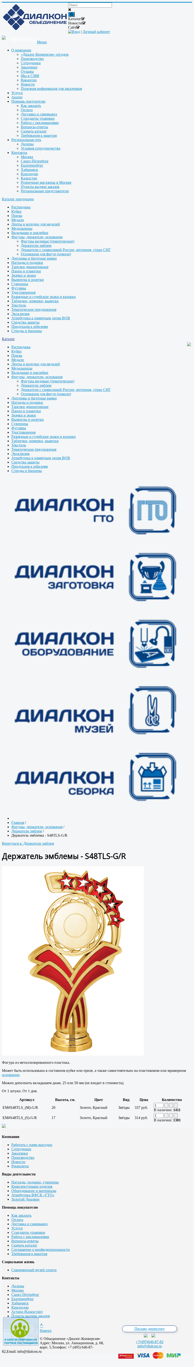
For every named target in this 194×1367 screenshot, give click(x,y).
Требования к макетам (29, 1254)
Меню (42, 42)
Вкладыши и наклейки (29, 233)
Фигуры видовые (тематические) (47, 241)
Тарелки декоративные (29, 267)
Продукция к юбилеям (29, 327)
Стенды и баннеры (26, 331)
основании (10, 1075)
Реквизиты (20, 1166)
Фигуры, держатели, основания (36, 237)
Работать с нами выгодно (31, 1145)
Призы (16, 216)
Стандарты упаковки (28, 1232)
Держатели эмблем (36, 245)
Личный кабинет (96, 32)
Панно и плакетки (26, 271)
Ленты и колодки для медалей (35, 224)
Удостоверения (23, 292)
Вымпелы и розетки (27, 280)
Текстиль (18, 305)
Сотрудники (21, 1149)
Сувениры (19, 284)
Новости (18, 1162)
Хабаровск (20, 1303)
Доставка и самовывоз (29, 1224)
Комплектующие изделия (31, 1186)
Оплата (17, 1220)
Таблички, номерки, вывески (35, 301)
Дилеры (17, 1286)
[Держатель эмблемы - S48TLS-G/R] (73, 1054)
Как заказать (21, 1215)
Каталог (8, 339)
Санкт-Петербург (25, 1295)
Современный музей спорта (34, 1270)
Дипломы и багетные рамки (34, 258)
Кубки (16, 211)
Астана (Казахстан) (27, 1312)
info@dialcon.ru (149, 1346)
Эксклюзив (20, 314)
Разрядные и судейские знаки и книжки (43, 297)
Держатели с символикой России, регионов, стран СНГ (66, 250)
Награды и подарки (27, 263)
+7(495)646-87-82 (149, 1342)
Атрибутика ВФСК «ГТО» (32, 1195)
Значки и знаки (23, 275)
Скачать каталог (24, 1245)
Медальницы (21, 228)
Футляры (18, 288)
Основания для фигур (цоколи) (46, 254)
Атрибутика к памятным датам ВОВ (40, 318)
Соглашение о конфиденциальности (40, 1250)
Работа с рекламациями (30, 1237)
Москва (17, 1290)
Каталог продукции (18, 199)
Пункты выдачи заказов (30, 1316)
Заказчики (19, 1153)
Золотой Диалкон (25, 1199)
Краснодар (20, 1307)
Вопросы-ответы (25, 1241)
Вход (76, 32)
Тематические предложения (33, 309)
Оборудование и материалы (33, 1191)
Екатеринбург (22, 1299)
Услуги (17, 1228)
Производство (22, 1158)
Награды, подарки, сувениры (35, 1182)
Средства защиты (25, 322)
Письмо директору (149, 1329)
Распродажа (21, 207)
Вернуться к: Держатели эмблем (28, 843)
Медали (17, 220)
